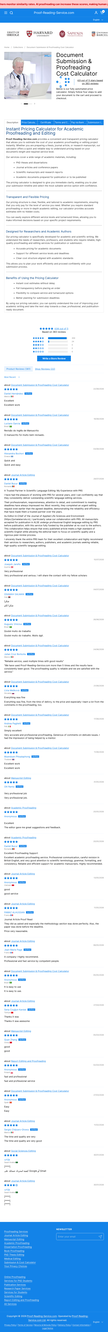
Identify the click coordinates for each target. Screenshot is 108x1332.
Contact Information (81, 1325)
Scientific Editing (13, 1296)
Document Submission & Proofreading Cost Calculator (40, 385)
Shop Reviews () (45, 369)
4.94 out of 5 (61, 328)
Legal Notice (47, 1328)
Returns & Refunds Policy (45, 1325)
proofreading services (85, 4)
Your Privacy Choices (15, 1266)
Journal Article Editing (23, 475)
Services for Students (15, 1292)
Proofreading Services (16, 1231)
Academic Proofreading (23, 807)
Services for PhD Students (18, 1280)
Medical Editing (12, 1258)
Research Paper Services (17, 1288)
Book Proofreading (14, 1250)
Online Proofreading (14, 1276)
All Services (10, 1304)
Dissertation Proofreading (18, 1246)
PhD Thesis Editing (14, 1254)
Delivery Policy (64, 1325)
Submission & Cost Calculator (20, 1262)
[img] (54, 328)
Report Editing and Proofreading (28, 1061)
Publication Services (15, 1284)
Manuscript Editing (21, 778)
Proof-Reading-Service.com (54, 12)
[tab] (12, 122)
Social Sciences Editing (23, 1150)
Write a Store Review (54, 358)
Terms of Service (25, 1325)
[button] (11, 13)
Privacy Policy (10, 1325)
